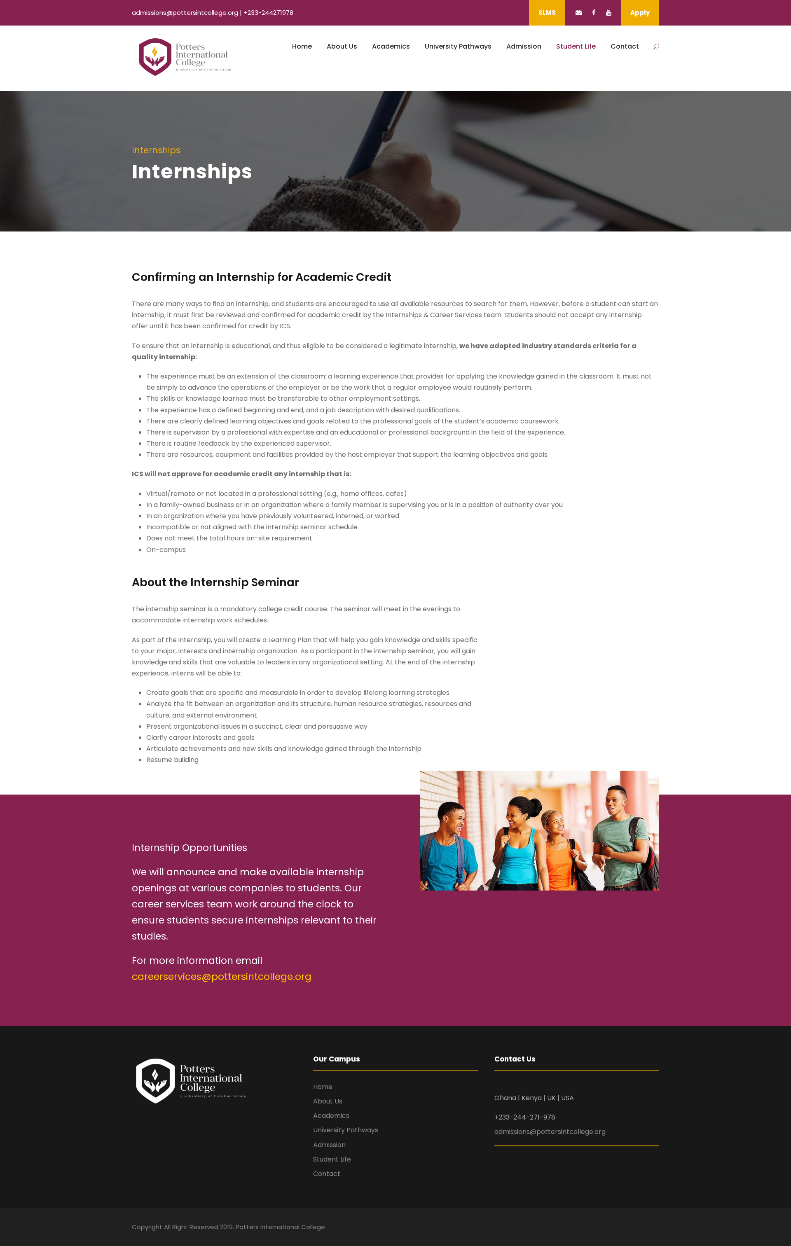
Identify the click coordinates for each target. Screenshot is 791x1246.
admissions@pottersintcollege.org (550, 1131)
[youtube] (608, 12)
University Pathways (458, 46)
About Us (342, 46)
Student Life (576, 46)
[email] (579, 12)
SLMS (547, 12)
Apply (640, 12)
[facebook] (594, 12)
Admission (523, 46)
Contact (625, 46)
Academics (391, 46)
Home (302, 46)
